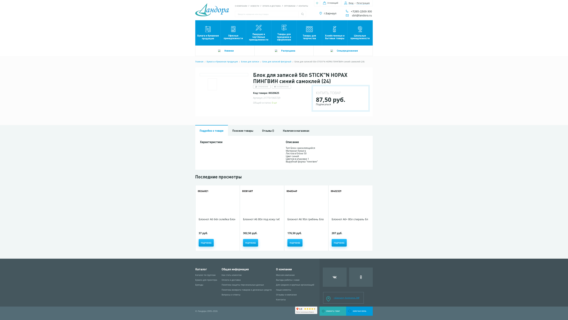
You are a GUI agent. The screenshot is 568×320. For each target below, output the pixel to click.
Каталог (201, 269)
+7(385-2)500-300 (361, 11)
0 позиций (332, 2)
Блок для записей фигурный (276, 61)
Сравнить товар (333, 311)
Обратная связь (359, 311)
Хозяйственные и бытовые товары (334, 37)
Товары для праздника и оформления (284, 37)
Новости (254, 6)
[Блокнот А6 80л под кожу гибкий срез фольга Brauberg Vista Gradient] (261, 201)
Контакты (303, 6)
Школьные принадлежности (360, 37)
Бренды (199, 285)
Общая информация (235, 269)
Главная (199, 61)
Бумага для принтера (206, 280)
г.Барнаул (330, 13)
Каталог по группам (205, 275)
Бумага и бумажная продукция (208, 37)
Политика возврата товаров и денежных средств (247, 290)
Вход (351, 3)
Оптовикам (289, 6)
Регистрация (363, 3)
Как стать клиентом (232, 275)
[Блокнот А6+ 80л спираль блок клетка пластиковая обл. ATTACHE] (350, 201)
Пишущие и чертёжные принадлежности (258, 37)
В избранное (283, 86)
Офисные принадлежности (233, 37)
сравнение (263, 86)
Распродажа (288, 50)
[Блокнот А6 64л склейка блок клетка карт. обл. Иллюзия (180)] (217, 201)
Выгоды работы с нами (288, 280)
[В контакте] (335, 277)
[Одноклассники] (361, 277)
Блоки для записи (250, 61)
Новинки (229, 50)
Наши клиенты (283, 290)
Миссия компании (285, 275)
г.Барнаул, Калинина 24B (346, 297)
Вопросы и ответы (231, 295)
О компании (241, 6)
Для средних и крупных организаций (295, 285)
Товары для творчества (309, 37)
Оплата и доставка (271, 6)
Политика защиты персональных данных (243, 285)
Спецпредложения (347, 50)
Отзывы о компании (286, 295)
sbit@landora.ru (362, 15)
